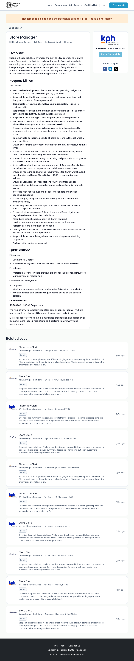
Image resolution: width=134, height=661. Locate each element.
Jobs (49, 5)
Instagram (62, 649)
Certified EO (90, 5)
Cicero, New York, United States (59, 555)
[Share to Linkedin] (110, 69)
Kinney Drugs (25, 350)
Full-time (38, 42)
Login (104, 5)
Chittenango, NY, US (64, 497)
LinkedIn (52, 649)
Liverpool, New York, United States (60, 350)
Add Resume (75, 5)
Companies (60, 5)
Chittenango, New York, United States (62, 467)
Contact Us (74, 645)
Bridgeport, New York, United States (61, 614)
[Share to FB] (105, 69)
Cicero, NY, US (61, 584)
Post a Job (119, 5)
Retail (22, 355)
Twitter (71, 649)
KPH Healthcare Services (20, 42)
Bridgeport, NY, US (53, 42)
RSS (56, 645)
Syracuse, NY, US (62, 526)
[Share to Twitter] (116, 69)
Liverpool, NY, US (62, 409)
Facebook (81, 649)
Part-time (37, 350)
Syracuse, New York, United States (60, 438)
